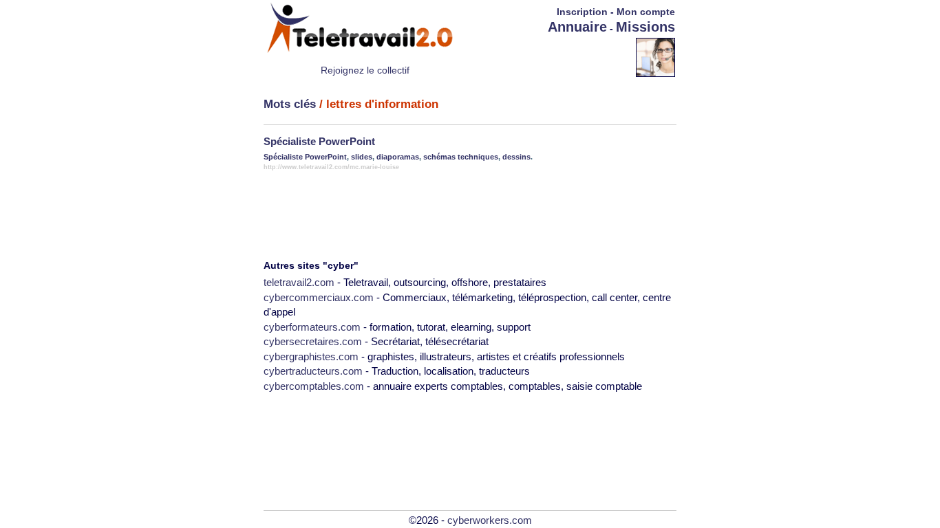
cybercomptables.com (314, 386)
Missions (645, 26)
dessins (516, 157)
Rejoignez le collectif (365, 70)
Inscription (582, 11)
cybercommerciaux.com (319, 297)
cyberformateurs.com (312, 327)
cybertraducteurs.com (313, 371)
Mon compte (646, 11)
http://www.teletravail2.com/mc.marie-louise (331, 167)
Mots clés (290, 104)
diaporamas (397, 157)
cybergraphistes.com (311, 356)
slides (361, 157)
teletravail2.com (299, 282)
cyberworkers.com (489, 520)
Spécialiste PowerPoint (319, 141)
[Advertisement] (555, 56)
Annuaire (577, 26)
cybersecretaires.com (313, 341)
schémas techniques (460, 157)
